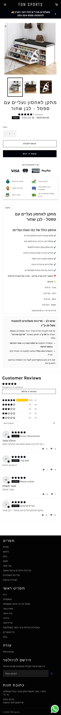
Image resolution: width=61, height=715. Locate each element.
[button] (25, 114)
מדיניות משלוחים (11, 575)
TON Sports (30, 4)
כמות (5, 127)
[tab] (7, 208)
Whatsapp (8, 651)
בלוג (5, 556)
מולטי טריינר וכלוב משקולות (16, 604)
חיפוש (6, 551)
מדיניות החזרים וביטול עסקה (17, 570)
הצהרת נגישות (10, 579)
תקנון (5, 561)
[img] (19, 432)
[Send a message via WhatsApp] (55, 709)
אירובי (6, 618)
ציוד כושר (7, 613)
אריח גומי (7, 622)
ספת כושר (8, 608)
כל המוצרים (9, 632)
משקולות (7, 599)
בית (5, 594)
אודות (6, 547)
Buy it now (30, 154)
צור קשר (7, 565)
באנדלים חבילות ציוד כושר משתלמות (21, 627)
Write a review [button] (29, 391)
